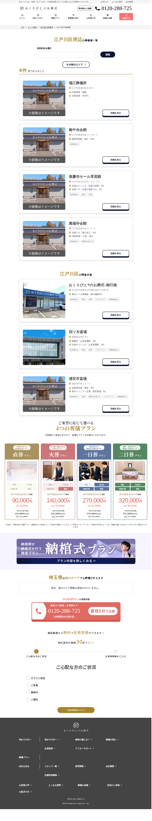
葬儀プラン (24, 757)
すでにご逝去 (38, 678)
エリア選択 (32, 27)
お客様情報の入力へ (76, 710)
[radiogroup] (76, 688)
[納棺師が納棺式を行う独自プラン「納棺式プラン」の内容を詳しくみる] (76, 551)
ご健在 (34, 699)
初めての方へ (25, 739)
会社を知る (24, 766)
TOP (22, 27)
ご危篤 (34, 685)
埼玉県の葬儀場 (46, 27)
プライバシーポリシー (76, 799)
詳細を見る (116, 113)
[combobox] (67, 54)
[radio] (28, 678)
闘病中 (34, 692)
